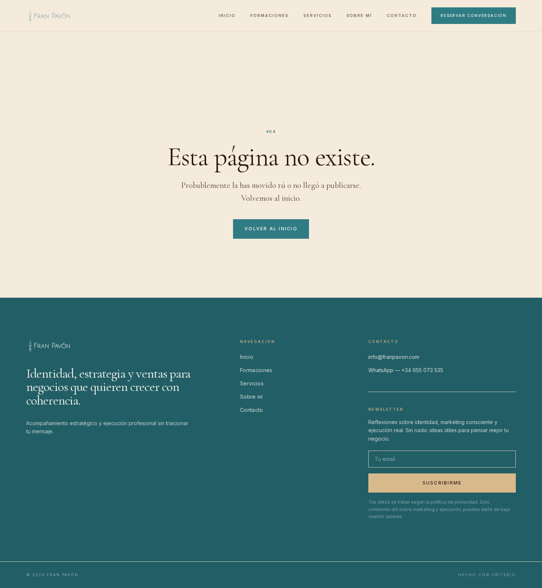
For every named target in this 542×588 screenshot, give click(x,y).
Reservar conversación (474, 15)
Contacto (402, 15)
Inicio (227, 15)
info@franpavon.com (393, 357)
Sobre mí (359, 15)
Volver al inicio (271, 228)
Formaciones (269, 15)
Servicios (317, 15)
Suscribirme (442, 483)
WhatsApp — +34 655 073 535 (405, 370)
